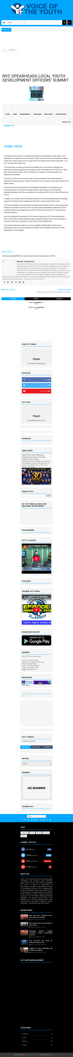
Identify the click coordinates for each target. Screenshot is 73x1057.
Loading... (25, 696)
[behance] (44, 820)
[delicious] (50, 820)
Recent (25, 747)
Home (4, 50)
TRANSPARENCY (25, 114)
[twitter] (25, 820)
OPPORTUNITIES (61, 114)
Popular (37, 747)
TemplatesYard (33, 1054)
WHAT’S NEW (48, 114)
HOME (15, 114)
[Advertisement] (36, 713)
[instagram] (47, 820)
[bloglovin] (35, 820)
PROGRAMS (37, 114)
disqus (36, 298)
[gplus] (28, 820)
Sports (46, 832)
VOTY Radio (26, 685)
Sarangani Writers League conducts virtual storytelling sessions (40, 932)
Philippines (16, 138)
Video (23, 836)
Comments (47, 747)
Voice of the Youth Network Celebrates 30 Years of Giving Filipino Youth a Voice (33, 457)
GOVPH (7, 114)
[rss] (41, 820)
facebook (59, 298)
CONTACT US (66, 122)
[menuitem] (8, 113)
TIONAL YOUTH (13, 146)
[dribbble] (38, 820)
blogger (13, 298)
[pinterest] (32, 820)
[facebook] (22, 820)
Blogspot (55, 1054)
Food (32, 832)
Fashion (24, 832)
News (39, 832)
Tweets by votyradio (28, 741)
